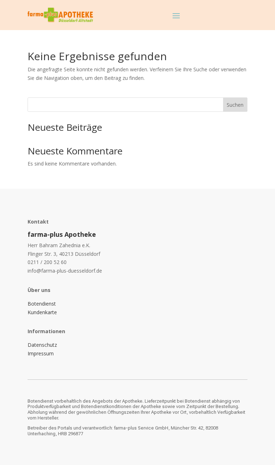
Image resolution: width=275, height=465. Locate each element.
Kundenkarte (42, 312)
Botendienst (42, 303)
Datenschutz (42, 344)
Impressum (41, 353)
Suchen (235, 104)
